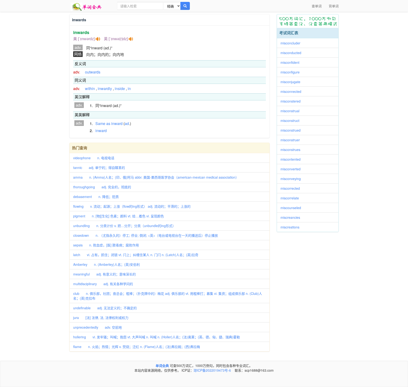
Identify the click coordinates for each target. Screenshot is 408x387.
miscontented (292, 159)
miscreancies (291, 217)
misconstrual (291, 110)
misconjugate (292, 81)
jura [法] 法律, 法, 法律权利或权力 (100, 317)
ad (127, 123)
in (129, 88)
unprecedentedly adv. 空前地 (97, 327)
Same (100, 123)
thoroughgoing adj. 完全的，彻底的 (102, 187)
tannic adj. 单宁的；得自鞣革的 (99, 167)
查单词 (317, 6)
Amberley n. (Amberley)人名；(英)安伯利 (106, 264)
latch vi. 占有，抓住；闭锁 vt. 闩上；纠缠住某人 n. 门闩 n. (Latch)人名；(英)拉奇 (135, 254)
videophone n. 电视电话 (93, 157)
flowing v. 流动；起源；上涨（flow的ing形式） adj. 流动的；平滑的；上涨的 (132, 206)
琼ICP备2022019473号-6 (212, 370)
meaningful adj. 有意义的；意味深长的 (104, 274)
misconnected (292, 91)
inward (117, 123)
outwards (92, 72)
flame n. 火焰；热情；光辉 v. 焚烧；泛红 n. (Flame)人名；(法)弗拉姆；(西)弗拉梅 (136, 346)
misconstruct (291, 120)
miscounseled (292, 207)
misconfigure (291, 72)
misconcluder (292, 43)
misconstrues (292, 149)
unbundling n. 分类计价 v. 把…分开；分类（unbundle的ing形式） (124, 225)
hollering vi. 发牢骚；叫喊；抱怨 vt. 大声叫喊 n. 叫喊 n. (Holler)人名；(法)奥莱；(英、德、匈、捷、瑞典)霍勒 (156, 337)
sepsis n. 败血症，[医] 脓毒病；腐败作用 (106, 245)
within (90, 88)
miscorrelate (291, 198)
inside (120, 88)
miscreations (291, 227)
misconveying (292, 178)
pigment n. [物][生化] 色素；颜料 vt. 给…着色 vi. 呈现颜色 (118, 216)
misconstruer (291, 140)
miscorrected (291, 188)
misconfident (291, 62)
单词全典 (162, 365)
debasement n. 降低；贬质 (96, 196)
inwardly (105, 88)
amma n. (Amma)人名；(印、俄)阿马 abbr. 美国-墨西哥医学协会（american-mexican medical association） (156, 177)
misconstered (292, 101)
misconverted (292, 169)
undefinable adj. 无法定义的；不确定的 (105, 307)
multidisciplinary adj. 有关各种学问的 (103, 283)
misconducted (292, 52)
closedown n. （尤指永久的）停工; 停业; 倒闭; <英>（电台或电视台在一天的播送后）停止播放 (145, 235)
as (108, 123)
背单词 (334, 6)
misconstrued (292, 130)
